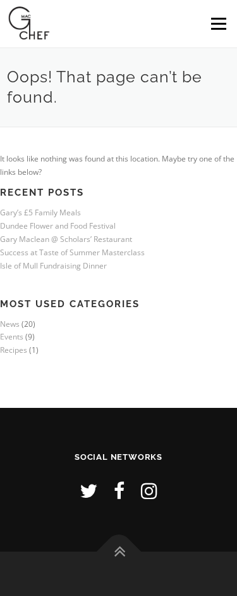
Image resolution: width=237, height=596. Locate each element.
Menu (217, 23)
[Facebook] (119, 491)
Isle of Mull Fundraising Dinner (53, 265)
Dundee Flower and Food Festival (58, 225)
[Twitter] (88, 491)
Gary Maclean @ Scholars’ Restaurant (66, 239)
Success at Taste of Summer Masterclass (72, 252)
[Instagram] (149, 491)
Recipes (13, 350)
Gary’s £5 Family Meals (40, 212)
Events (11, 336)
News (10, 324)
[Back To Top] (118, 551)
